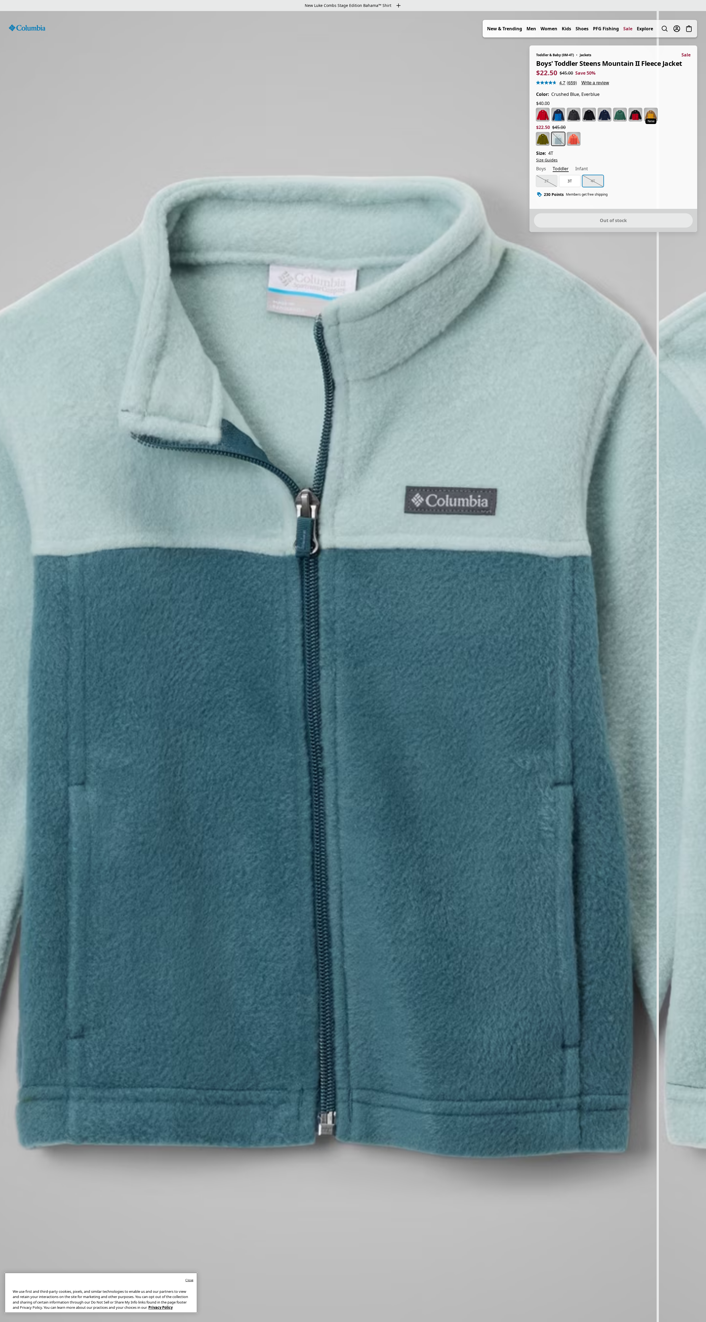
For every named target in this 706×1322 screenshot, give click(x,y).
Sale (627, 29)
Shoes (582, 29)
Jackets (585, 55)
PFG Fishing (606, 29)
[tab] (541, 169)
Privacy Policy (160, 1307)
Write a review (595, 82)
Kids (566, 29)
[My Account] (677, 29)
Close (189, 1280)
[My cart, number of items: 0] (689, 29)
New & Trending (504, 29)
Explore (645, 29)
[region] (353, 666)
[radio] (542, 114)
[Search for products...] (665, 29)
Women (549, 29)
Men (531, 29)
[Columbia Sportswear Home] (27, 28)
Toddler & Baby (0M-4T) (555, 55)
